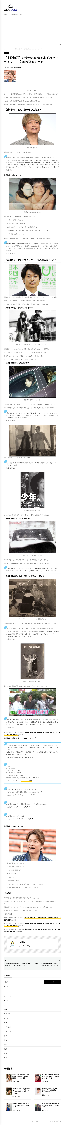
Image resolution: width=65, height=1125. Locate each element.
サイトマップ (44, 1121)
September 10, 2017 (27, 819)
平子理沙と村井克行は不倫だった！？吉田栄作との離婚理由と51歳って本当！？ (50, 1076)
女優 (5, 1040)
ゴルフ (6, 1001)
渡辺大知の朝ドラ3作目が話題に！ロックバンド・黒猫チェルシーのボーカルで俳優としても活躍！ (21, 1091)
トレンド (7, 53)
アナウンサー (8, 996)
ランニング (7, 1031)
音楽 (5, 1058)
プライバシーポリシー (35, 1121)
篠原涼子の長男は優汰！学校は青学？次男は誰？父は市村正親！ (50, 1105)
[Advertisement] (32, 28)
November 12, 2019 (26, 781)
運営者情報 (58, 1121)
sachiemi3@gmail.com (28, 946)
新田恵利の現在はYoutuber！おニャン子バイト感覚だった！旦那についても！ (50, 1090)
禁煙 (5, 1049)
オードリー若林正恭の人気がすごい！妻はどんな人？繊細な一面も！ (20, 1105)
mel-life (9, 67)
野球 (5, 1053)
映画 (5, 1044)
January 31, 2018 (25, 807)
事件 (5, 1036)
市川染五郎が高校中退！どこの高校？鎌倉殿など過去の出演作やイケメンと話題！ (20, 1076)
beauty (6, 992)
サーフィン (7, 1009)
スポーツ (7, 1014)
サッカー (7, 1005)
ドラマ (6, 1022)
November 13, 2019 (29, 757)
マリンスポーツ (9, 1027)
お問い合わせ (52, 1121)
